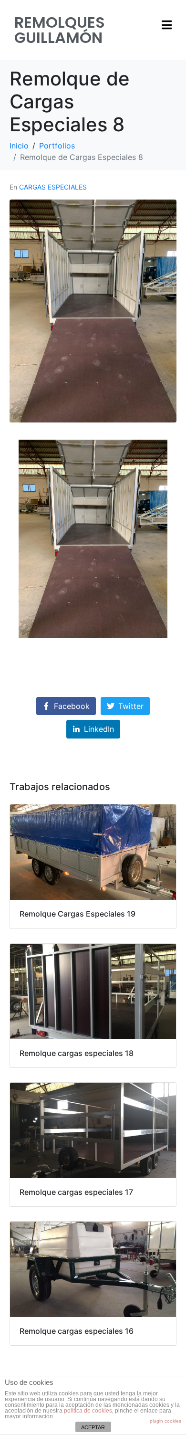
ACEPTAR (93, 1427)
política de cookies (88, 1410)
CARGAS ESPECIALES (53, 187)
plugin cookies (165, 1421)
